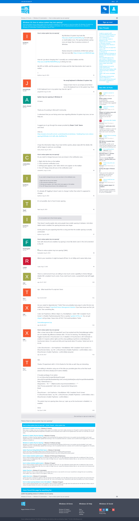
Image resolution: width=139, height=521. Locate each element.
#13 (93, 354)
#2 (93, 91)
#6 (93, 209)
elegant (39, 318)
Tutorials (81, 511)
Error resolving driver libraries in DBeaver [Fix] (107, 45)
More (107, 82)
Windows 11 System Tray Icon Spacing (33, 435)
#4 (93, 170)
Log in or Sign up (26, 1)
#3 (93, 149)
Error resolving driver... (108, 149)
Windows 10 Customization (30, 27)
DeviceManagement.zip (44, 322)
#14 (93, 410)
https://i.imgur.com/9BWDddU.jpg (83, 53)
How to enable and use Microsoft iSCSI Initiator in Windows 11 (107, 79)
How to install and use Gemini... (108, 180)
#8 (93, 253)
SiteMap (81, 514)
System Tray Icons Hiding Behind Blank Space (35, 450)
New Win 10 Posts (106, 87)
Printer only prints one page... (108, 163)
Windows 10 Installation (65, 511)
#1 (93, 75)
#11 (93, 298)
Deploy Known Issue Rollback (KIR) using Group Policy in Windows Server (107, 70)
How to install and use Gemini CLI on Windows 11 (107, 51)
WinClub (101, 95)
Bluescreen (81, 512)
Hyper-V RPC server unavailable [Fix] (107, 74)
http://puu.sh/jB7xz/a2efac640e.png (73, 38)
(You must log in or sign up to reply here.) (84, 416)
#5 (93, 196)
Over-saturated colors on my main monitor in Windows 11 (106, 58)
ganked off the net (76, 316)
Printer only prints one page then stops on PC (107, 48)
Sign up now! (108, 22)
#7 (93, 234)
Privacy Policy (102, 513)
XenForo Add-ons (54, 519)
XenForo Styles (63, 519)
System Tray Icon (27, 470)
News (80, 509)
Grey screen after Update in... (109, 120)
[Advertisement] (49, 44)
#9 (93, 266)
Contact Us (102, 512)
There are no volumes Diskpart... (108, 107)
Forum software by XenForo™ (35, 519)
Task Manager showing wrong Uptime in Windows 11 (106, 76)
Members (113, 12)
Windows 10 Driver (63, 512)
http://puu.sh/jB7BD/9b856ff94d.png (48, 62)
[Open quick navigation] (117, 18)
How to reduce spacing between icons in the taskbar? (37, 482)
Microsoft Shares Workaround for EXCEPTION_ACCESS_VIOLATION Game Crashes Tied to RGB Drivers (107, 63)
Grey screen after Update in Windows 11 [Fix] (106, 39)
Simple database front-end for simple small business (106, 66)
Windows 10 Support (64, 509)
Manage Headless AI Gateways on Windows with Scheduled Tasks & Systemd (107, 55)
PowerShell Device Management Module (62, 307)
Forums (103, 12)
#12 (93, 325)
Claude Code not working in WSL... (109, 136)
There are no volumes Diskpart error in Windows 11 (106, 36)
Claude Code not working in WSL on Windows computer (107, 42)
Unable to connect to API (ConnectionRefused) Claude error (107, 33)
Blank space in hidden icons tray (31, 428)
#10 (93, 282)
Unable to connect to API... (108, 93)
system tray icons (27, 476)
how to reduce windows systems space (33, 456)
